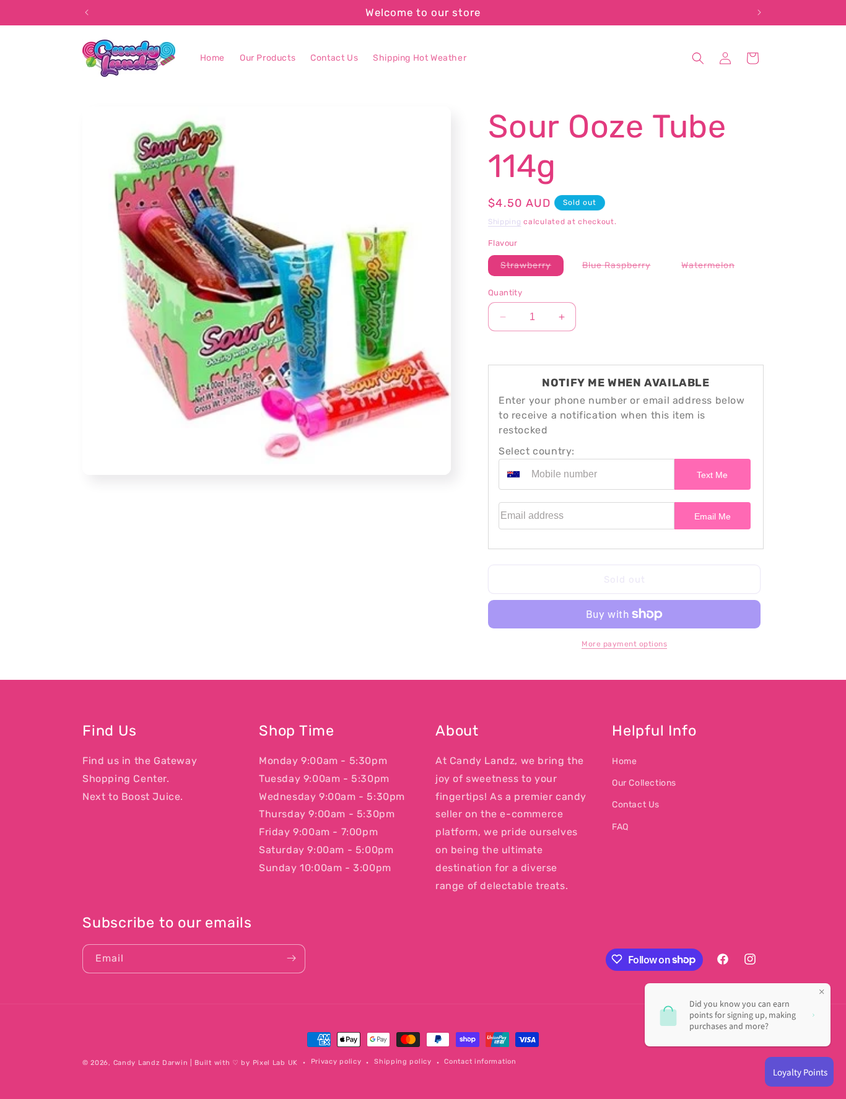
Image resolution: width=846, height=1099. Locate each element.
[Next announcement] (759, 12)
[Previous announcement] (86, 12)
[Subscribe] (291, 958)
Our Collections (644, 783)
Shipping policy (403, 1062)
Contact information (480, 1062)
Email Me (712, 516)
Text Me (712, 475)
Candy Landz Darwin (150, 1063)
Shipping (504, 221)
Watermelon (714, 267)
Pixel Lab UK (275, 1063)
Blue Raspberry (622, 267)
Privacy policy (336, 1062)
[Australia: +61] (513, 474)
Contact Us (636, 805)
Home (624, 761)
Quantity (505, 292)
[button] (698, 58)
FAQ (620, 827)
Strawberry (532, 267)
